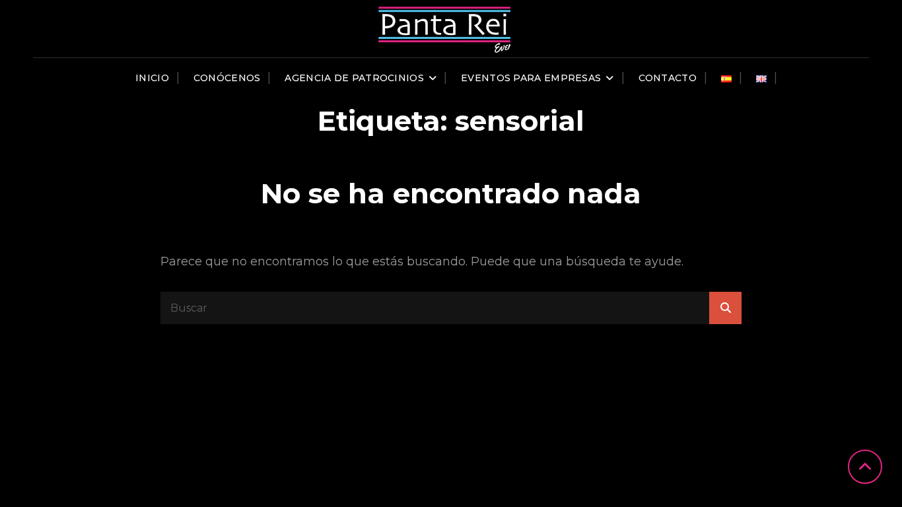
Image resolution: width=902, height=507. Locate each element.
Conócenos (227, 78)
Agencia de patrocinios (354, 78)
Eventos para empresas (531, 78)
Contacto (668, 78)
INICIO (152, 78)
